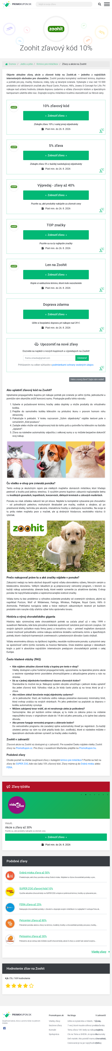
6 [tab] (103, 794)
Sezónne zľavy (55, 1025)
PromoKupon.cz (24, 748)
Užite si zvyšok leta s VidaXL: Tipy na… (79, 1021)
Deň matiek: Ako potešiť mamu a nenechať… (79, 1038)
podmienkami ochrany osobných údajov (72, 364)
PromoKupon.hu (87, 748)
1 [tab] (81, 794)
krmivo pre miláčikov (71, 760)
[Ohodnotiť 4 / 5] (25, 985)
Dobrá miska (87, 763)
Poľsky (99, 1043)
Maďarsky (100, 1025)
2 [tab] (85, 794)
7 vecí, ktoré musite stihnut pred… (79, 1025)
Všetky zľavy (98, 951)
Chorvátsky (101, 1038)
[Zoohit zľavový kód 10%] (56, 30)
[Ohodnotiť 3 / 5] (20, 985)
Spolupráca (54, 1034)
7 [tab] (107, 794)
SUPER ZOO (22, 763)
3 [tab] (90, 794)
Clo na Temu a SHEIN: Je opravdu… (79, 1034)
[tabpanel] (56, 827)
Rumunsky (100, 1034)
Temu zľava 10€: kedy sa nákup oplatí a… (79, 1030)
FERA (9, 767)
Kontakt (52, 1030)
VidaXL (9, 823)
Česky (98, 1021)
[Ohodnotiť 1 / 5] (8, 985)
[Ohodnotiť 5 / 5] (31, 985)
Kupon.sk (21, 4)
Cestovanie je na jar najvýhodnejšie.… (79, 1043)
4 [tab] (94, 794)
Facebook (4, 1028)
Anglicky (99, 1030)
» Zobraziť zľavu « (56, 115)
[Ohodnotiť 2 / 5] (14, 985)
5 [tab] (98, 794)
